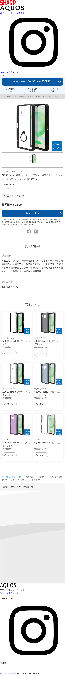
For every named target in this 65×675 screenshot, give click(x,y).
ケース (6, 196)
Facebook (29, 231)
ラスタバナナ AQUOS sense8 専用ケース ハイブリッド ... (16, 341)
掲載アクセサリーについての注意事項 (18, 487)
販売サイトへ (32, 213)
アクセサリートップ (12, 90)
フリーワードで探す (53, 90)
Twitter (36, 231)
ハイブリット (22, 196)
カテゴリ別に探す (32, 90)
